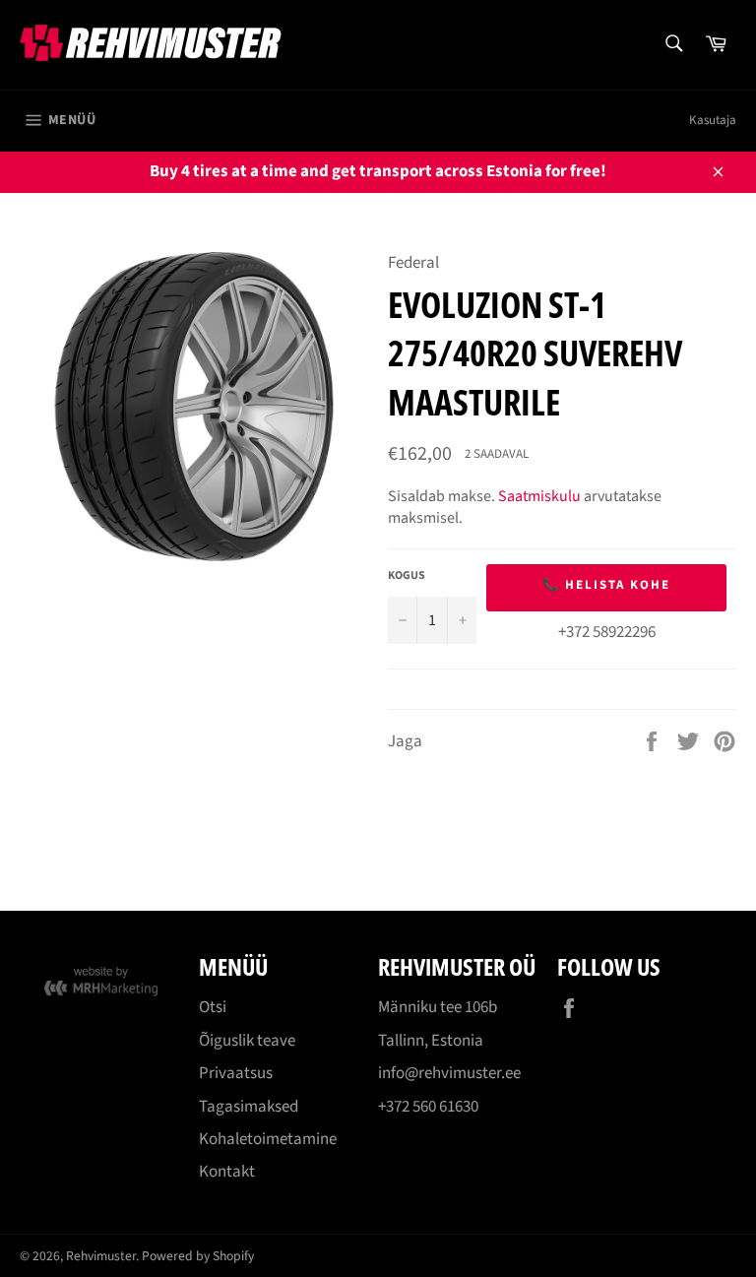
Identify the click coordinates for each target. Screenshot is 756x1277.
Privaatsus (236, 1073)
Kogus (406, 576)
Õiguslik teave (247, 1041)
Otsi (212, 1007)
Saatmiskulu (539, 496)
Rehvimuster (101, 1255)
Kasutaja (712, 120)
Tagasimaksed (248, 1106)
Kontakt (227, 1171)
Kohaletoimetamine (268, 1139)
